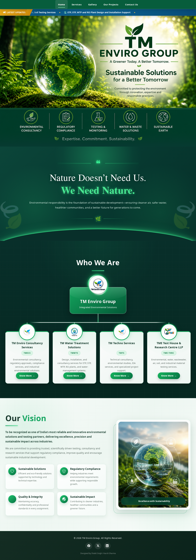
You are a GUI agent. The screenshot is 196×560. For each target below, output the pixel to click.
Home (61, 4)
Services (76, 4)
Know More (27, 375)
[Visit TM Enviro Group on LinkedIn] (107, 546)
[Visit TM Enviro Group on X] (98, 546)
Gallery (92, 4)
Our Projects (111, 4)
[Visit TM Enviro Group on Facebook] (89, 546)
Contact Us (131, 4)
